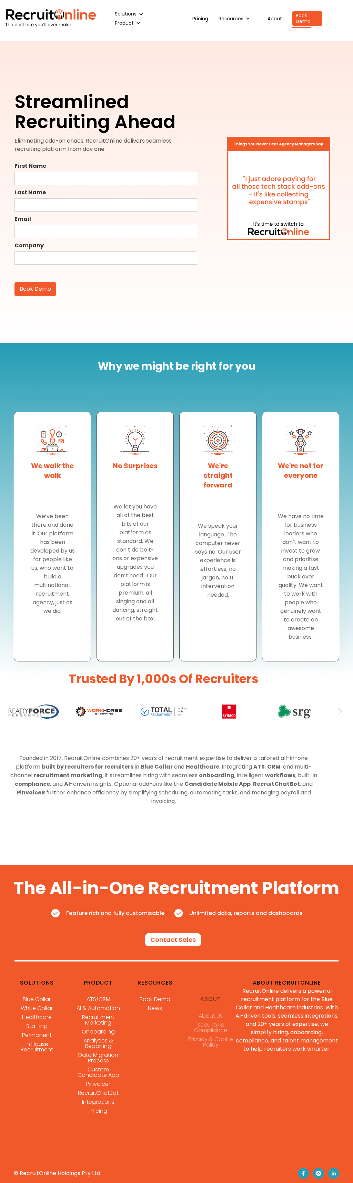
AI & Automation (98, 1008)
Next (339, 711)
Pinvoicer (98, 1084)
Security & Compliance (210, 1027)
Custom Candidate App (98, 1072)
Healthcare (37, 1017)
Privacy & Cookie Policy (210, 1042)
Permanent (37, 1035)
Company (29, 245)
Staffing (37, 1026)
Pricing (200, 18)
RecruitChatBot (98, 1093)
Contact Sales (173, 939)
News (155, 1008)
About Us (211, 1016)
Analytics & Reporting (98, 1043)
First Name (30, 166)
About (275, 18)
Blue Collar (37, 999)
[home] (50, 18)
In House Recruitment (37, 1046)
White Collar (37, 1008)
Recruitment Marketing (98, 1020)
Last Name (30, 192)
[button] (132, 14)
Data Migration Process (98, 1057)
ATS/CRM (98, 999)
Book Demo (303, 18)
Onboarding (98, 1032)
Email (22, 219)
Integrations (98, 1102)
